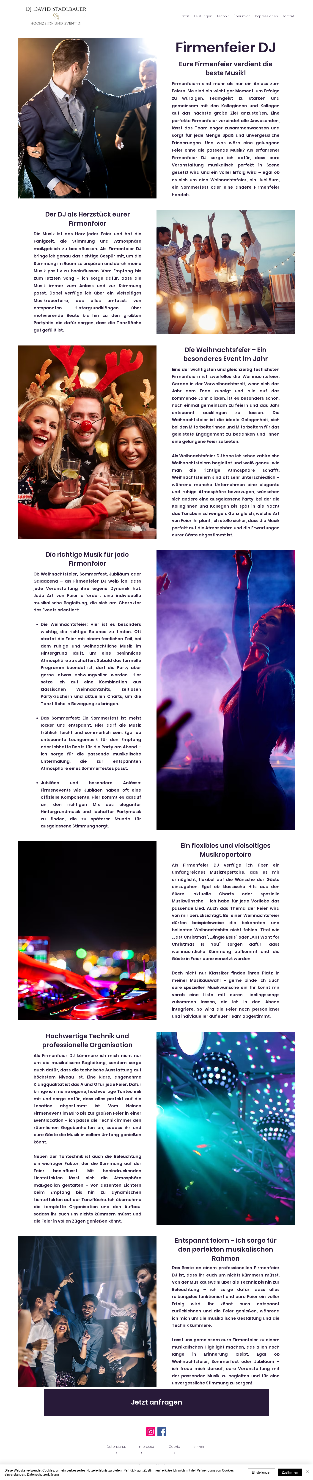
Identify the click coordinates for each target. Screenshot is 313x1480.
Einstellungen (261, 1472)
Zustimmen (290, 1472)
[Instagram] (150, 1431)
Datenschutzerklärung (43, 1474)
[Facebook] (161, 1431)
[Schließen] (307, 1472)
